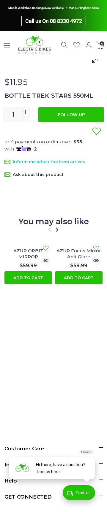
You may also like (53, 221)
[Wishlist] (77, 45)
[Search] (65, 45)
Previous (49, 229)
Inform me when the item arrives (49, 161)
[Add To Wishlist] (96, 131)
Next (57, 229)
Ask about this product (38, 174)
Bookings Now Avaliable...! (49, 8)
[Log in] (89, 45)
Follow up (71, 114)
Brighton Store (89, 8)
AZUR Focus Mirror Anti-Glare (78, 253)
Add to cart (28, 277)
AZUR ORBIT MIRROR (28, 253)
